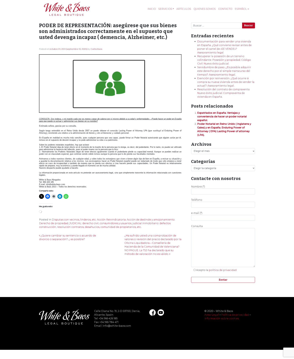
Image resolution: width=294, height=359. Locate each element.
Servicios (165, 9)
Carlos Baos (96, 49)
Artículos (183, 9)
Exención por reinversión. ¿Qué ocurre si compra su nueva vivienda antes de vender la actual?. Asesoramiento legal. (225, 82)
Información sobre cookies (221, 318)
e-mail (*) (196, 213)
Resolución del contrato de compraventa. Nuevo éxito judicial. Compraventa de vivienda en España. (223, 93)
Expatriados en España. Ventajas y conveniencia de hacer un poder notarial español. (222, 116)
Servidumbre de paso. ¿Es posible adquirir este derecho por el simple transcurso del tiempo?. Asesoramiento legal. (224, 71)
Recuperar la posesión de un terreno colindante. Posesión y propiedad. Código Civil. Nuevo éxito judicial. (224, 60)
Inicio (152, 9)
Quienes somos (205, 9)
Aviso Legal (211, 314)
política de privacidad (223, 270)
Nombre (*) (198, 186)
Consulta (197, 226)
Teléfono (196, 199)
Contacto (225, 9)
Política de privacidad (235, 314)
